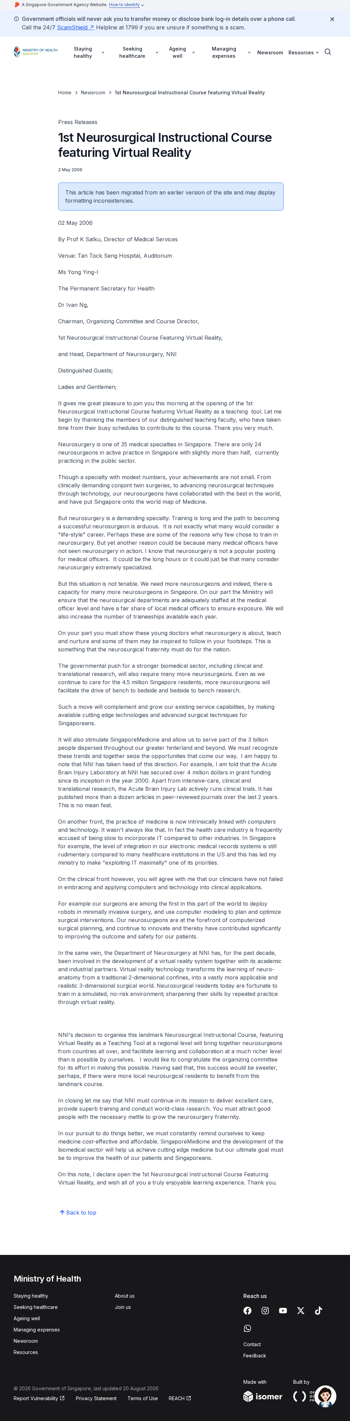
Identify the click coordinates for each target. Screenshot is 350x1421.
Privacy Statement (96, 1398)
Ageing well (27, 1318)
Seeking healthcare (36, 1307)
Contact (252, 1344)
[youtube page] (283, 1311)
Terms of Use (142, 1398)
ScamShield (72, 27)
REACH (177, 1398)
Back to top (81, 1212)
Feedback (254, 1355)
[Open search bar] (328, 52)
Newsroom (270, 52)
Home (64, 92)
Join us (123, 1307)
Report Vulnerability (36, 1398)
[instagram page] (265, 1311)
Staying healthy (31, 1296)
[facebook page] (247, 1311)
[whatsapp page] (247, 1328)
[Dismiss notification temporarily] (332, 19)
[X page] (301, 1311)
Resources (26, 1352)
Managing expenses (37, 1329)
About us (125, 1296)
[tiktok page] (318, 1311)
